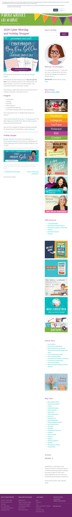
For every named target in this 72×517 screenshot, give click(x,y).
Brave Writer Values (5, 506)
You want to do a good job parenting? (58, 358)
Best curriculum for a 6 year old (56, 348)
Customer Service (40, 509)
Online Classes (21, 508)
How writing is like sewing (55, 346)
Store (37, 504)
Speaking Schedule (53, 440)
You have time (51, 344)
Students (50, 442)
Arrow (21, 119)
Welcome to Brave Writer (6, 500)
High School (51, 412)
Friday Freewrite (52, 410)
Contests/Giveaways (53, 408)
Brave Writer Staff (40, 511)
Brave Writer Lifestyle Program (56, 225)
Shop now (31, 129)
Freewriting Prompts (53, 231)
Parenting (50, 428)
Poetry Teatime (52, 434)
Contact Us (38, 508)
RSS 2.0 (13, 166)
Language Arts (52, 418)
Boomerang (31, 119)
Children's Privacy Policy (59, 501)
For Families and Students (24, 506)
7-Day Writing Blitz (53, 223)
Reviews (50, 438)
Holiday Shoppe (12, 141)
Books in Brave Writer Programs (43, 506)
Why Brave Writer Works (6, 502)
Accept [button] (55, 10)
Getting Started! (21, 500)
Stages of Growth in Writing (24, 502)
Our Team (50, 426)
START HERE (54, 92)
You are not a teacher (53, 362)
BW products (17, 165)
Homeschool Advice (53, 414)
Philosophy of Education (54, 430)
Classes (50, 406)
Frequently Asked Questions (7, 508)
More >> (52, 76)
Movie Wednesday (53, 420)
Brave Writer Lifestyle (53, 404)
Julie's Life (50, 416)
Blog (37, 500)
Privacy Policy (57, 499)
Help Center (58, 506)
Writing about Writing (54, 444)
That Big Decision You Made (12, 171)
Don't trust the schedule (54, 356)
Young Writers (51, 446)
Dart (14, 119)
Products (50, 436)
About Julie (3, 504)
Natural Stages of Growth (55, 422)
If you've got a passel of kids (55, 360)
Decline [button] (61, 10)
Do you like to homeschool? (55, 354)
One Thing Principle (53, 424)
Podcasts (50, 233)
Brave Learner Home (53, 402)
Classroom (38, 502)
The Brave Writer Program (24, 504)
